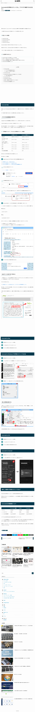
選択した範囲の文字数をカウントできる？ (11, 80)
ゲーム (5, 616)
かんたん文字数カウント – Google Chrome (10, 163)
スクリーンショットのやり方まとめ (9, 591)
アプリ (9, 10)
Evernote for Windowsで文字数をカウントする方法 (12, 74)
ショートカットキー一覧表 (8, 595)
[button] (4, 535)
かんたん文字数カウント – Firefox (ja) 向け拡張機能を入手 (12, 164)
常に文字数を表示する (9, 75)
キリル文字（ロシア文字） (8, 582)
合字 (4, 583)
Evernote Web (6, 68)
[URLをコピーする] (31, 535)
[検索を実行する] (33, 573)
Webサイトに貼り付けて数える (10, 71)
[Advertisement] (17, 19)
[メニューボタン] (1, 1)
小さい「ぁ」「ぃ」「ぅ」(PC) (8, 586)
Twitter (5, 607)
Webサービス (6, 612)
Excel (4, 600)
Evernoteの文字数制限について (9, 81)
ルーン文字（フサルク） (7, 584)
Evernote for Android (7, 78)
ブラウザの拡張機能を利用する (10, 70)
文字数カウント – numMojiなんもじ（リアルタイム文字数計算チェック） (15, 284)
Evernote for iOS (7, 77)
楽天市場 (5, 619)
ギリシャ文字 (6, 580)
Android (5, 590)
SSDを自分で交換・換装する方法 (9, 597)
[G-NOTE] (17, 1)
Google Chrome (6, 602)
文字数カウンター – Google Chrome (8, 161)
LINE (4, 606)
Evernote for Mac (7, 72)
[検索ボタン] (34, 1)
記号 (4, 587)
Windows (6, 10)
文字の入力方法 (6, 579)
